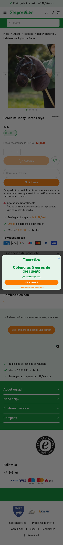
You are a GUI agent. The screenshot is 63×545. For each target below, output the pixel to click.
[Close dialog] (59, 257)
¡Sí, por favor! (31, 282)
